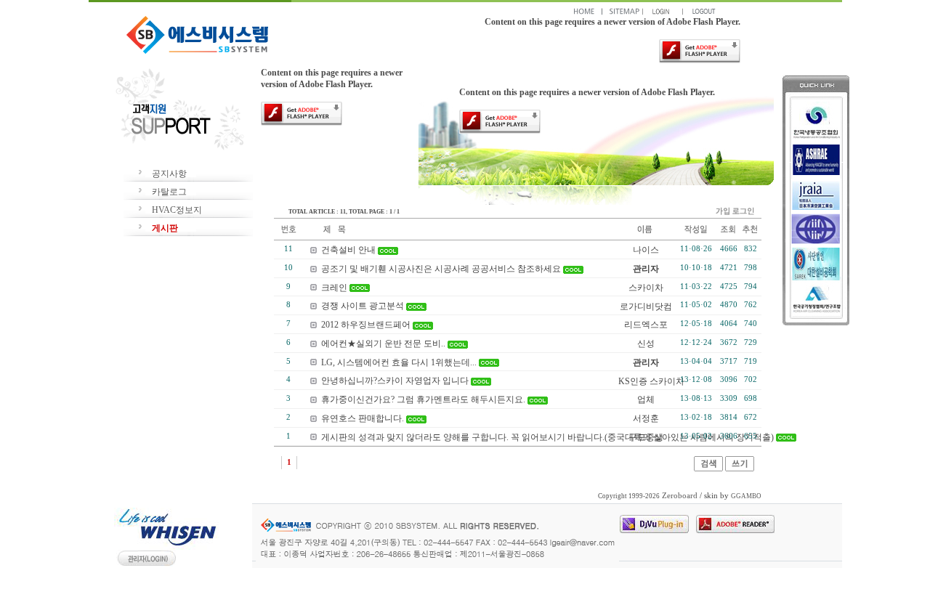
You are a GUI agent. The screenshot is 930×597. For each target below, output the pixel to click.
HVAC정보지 (177, 210)
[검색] (708, 468)
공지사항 (169, 173)
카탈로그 (169, 192)
